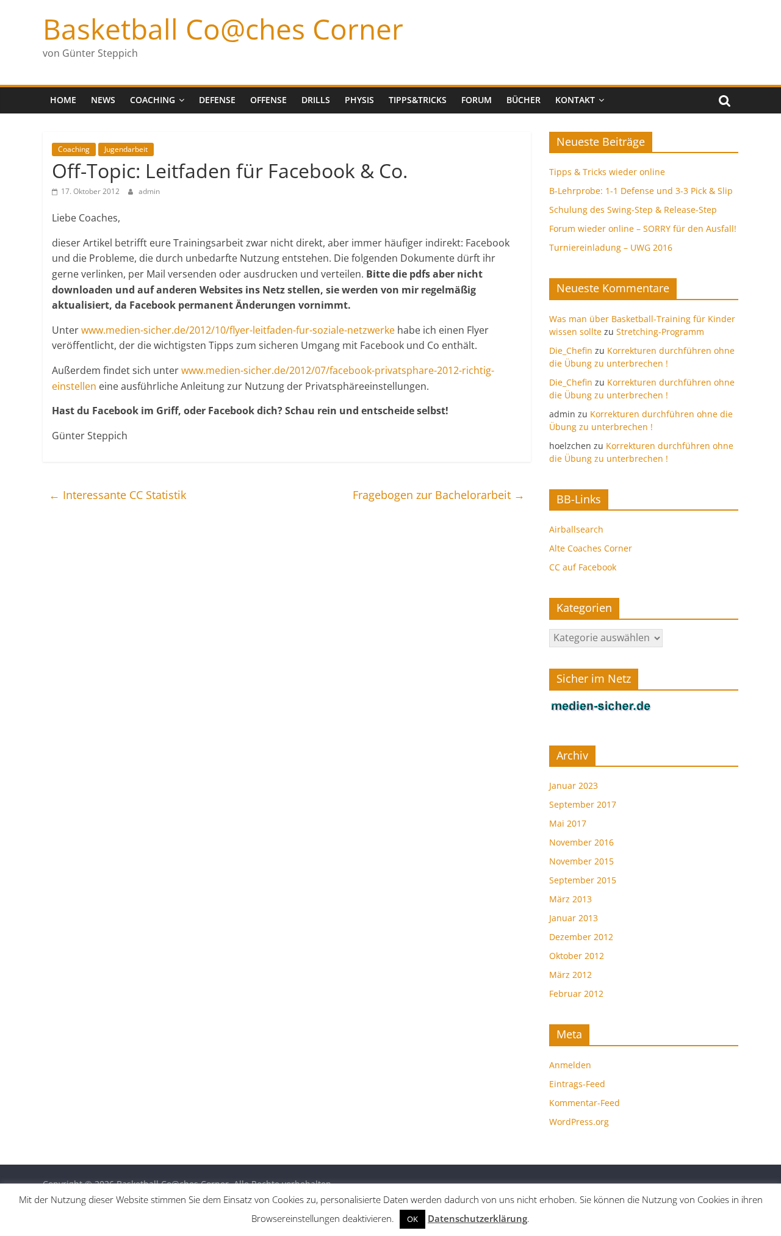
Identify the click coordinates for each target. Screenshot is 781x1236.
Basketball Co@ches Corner (223, 29)
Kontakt (575, 100)
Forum (476, 100)
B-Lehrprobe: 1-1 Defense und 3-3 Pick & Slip (641, 190)
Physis (359, 100)
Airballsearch (576, 529)
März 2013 (570, 899)
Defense (217, 100)
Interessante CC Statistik (117, 494)
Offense (268, 100)
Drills (315, 100)
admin (149, 191)
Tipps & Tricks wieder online (607, 172)
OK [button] (412, 1218)
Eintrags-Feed (577, 1084)
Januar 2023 (573, 785)
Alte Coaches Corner (590, 548)
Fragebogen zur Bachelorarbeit (439, 494)
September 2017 (582, 804)
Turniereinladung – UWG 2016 (610, 247)
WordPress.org (579, 1121)
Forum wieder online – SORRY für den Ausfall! (642, 228)
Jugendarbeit (126, 149)
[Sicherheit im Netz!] (601, 706)
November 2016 (581, 842)
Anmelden (570, 1065)
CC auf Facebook (582, 567)
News (103, 100)
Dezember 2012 (581, 937)
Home (63, 100)
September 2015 (582, 880)
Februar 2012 (576, 993)
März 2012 (570, 974)
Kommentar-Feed (584, 1102)
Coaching (152, 100)
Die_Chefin (570, 350)
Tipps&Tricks (418, 100)
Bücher (523, 100)
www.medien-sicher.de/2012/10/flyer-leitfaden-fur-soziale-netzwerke (238, 330)
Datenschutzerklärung (477, 1218)
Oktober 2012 (576, 955)
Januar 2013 (573, 918)
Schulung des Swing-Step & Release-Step (633, 209)
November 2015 (581, 861)
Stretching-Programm (660, 331)
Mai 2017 (567, 823)
